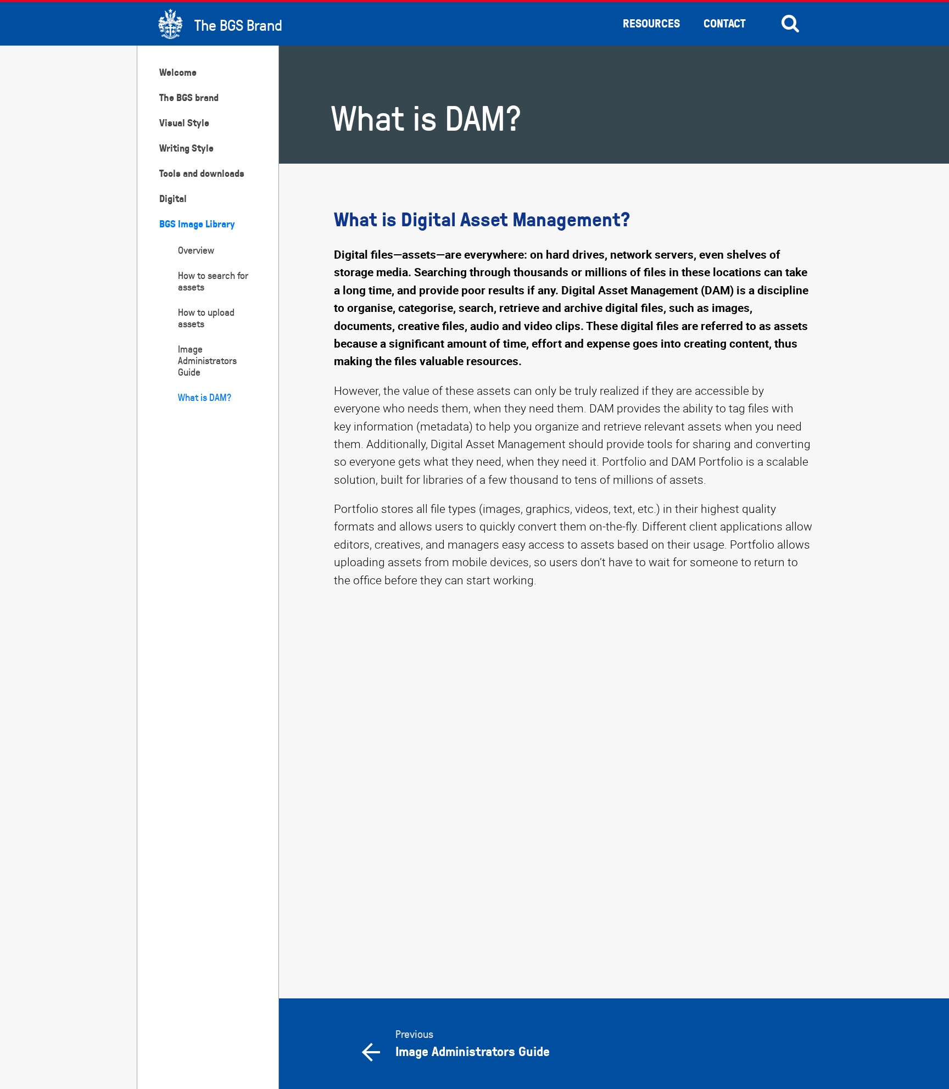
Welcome (178, 72)
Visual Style (184, 123)
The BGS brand (189, 97)
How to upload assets (206, 318)
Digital (173, 198)
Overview (196, 250)
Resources (651, 23)
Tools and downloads (201, 173)
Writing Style (186, 148)
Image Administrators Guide (207, 360)
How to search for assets (213, 281)
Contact (725, 23)
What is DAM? (204, 397)
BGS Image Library (197, 224)
